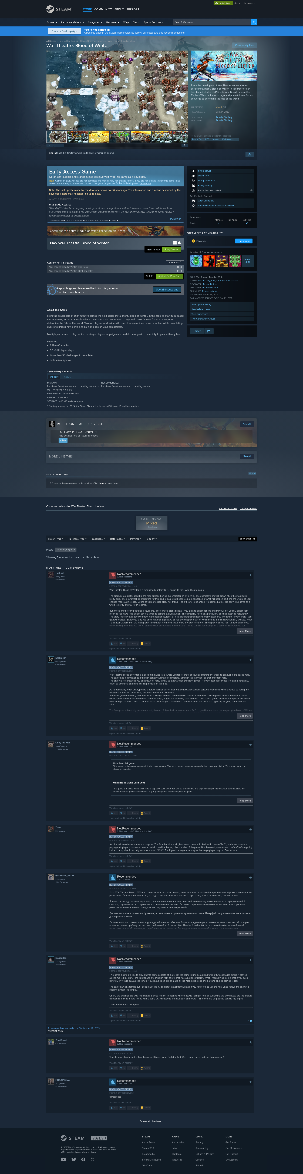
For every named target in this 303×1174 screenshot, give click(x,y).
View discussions (199, 314)
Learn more (145, 183)
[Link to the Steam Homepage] (59, 11)
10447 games (61, 746)
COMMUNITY (103, 9)
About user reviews (228, 508)
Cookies (200, 1159)
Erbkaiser (60, 658)
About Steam (148, 1142)
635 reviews (60, 1044)
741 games (60, 1083)
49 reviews (60, 580)
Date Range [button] (116, 538)
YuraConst (61, 1040)
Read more (175, 219)
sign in (237, 3)
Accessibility (202, 1148)
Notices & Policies (205, 1154)
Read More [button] (244, 631)
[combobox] (212, 22)
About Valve (178, 1142)
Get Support (231, 1154)
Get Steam (231, 1142)
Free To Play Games (68, 41)
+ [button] (236, 139)
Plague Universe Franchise (93, 41)
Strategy (216, 139)
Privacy (199, 1142)
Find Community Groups (203, 318)
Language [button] (97, 538)
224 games (60, 879)
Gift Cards (147, 1165)
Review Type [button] (54, 538)
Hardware (176, 1154)
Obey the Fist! (62, 742)
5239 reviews (61, 1086)
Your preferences (248, 508)
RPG (207, 139)
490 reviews (60, 664)
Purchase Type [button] (76, 538)
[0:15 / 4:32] (117, 90)
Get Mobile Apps (233, 1148)
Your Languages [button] (64, 549)
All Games (51, 41)
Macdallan (60, 958)
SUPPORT (132, 9)
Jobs (174, 1148)
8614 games (60, 661)
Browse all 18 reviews (150, 1121)
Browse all (175, 262)
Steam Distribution (151, 1159)
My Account (231, 1159)
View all (252, 473)
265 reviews (60, 964)
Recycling (177, 1159)
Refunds (200, 1165)
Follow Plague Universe (79, 432)
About (119, 9)
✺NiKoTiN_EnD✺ (64, 875)
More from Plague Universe (80, 424)
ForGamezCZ (62, 1080)
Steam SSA (148, 1148)
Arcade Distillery (224, 117)
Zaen (58, 827)
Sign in (52, 153)
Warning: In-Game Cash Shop (129, 782)
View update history (201, 304)
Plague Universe (210, 291)
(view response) (55, 1031)
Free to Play (197, 139)
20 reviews (60, 831)
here (102, 483)
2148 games (60, 961)
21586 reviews (61, 749)
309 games (60, 577)
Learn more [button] (243, 241)
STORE (87, 9)
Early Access (228, 139)
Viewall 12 (248, 260)
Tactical (59, 573)
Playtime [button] (134, 538)
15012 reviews (61, 882)
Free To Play (204, 280)
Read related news (200, 309)
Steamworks (148, 1154)
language (248, 3)
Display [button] (150, 538)
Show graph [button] (245, 539)
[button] (52, 22)
